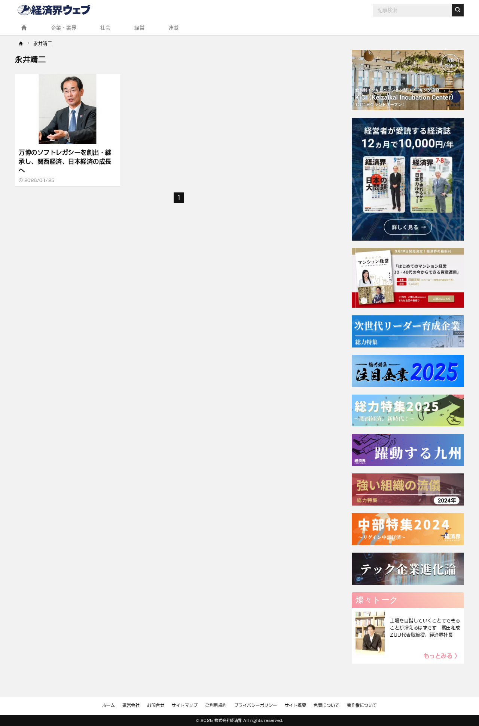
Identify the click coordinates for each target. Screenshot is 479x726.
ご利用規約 (216, 705)
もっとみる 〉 (442, 656)
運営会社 (131, 705)
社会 (105, 27)
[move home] (21, 43)
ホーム (108, 705)
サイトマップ (185, 705)
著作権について (362, 705)
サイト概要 (295, 705)
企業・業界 (64, 27)
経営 (139, 27)
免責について (326, 705)
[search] (458, 10)
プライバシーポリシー (255, 705)
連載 (173, 27)
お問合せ (155, 705)
